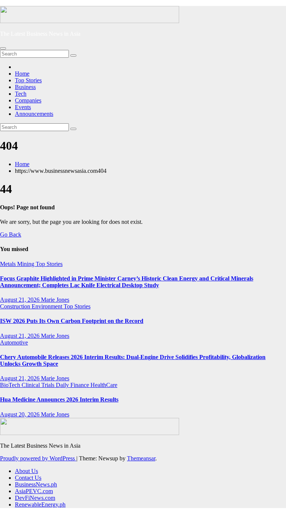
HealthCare (103, 385)
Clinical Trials (39, 385)
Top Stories (28, 80)
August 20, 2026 (20, 414)
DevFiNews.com (35, 498)
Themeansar (141, 458)
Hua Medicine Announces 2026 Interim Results (59, 399)
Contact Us (28, 478)
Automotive (14, 342)
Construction (16, 306)
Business (25, 87)
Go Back (10, 234)
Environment (48, 306)
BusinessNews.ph (36, 484)
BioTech (11, 385)
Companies (28, 100)
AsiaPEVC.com (34, 491)
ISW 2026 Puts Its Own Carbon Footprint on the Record (71, 321)
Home (22, 73)
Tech (20, 94)
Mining (26, 264)
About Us (26, 471)
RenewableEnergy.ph (40, 504)
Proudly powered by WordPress (38, 458)
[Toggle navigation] (3, 48)
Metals (8, 264)
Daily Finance (73, 385)
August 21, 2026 (20, 299)
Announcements (34, 114)
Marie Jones (55, 299)
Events (23, 107)
